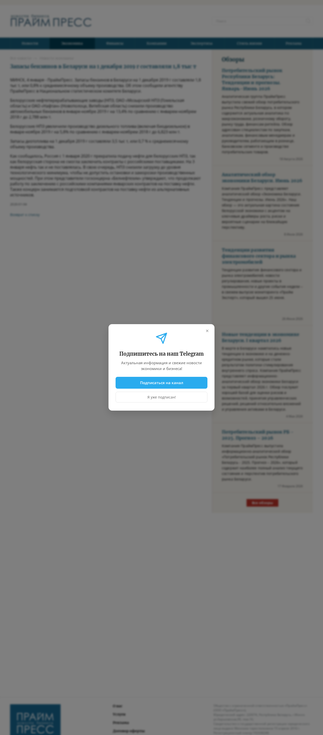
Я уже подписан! (161, 397)
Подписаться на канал (161, 382)
